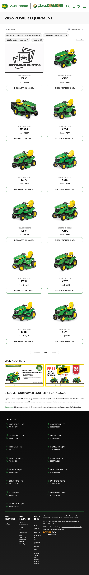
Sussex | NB (14, 492)
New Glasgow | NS (58, 469)
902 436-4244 (55, 484)
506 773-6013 (55, 461)
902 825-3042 (13, 461)
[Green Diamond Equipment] (33, 6)
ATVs (20, 535)
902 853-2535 (55, 427)
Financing (22, 544)
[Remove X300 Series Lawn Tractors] (66, 35)
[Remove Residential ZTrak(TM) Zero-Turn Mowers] (40, 35)
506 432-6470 (13, 495)
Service (36, 546)
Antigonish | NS (16, 424)
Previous (36, 352)
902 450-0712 (55, 438)
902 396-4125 (55, 472)
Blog (35, 525)
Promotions (37, 535)
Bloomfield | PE (57, 424)
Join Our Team (36, 529)
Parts (35, 549)
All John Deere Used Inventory (23, 523)
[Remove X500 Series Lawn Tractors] (28, 40)
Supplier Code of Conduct (36, 561)
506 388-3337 (13, 472)
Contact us (9, 407)
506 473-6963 (13, 438)
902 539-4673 (55, 450)
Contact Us (37, 523)
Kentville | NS (15, 447)
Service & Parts (37, 543)
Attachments (23, 532)
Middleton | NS (16, 458)
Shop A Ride (55, 529)
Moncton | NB (16, 469)
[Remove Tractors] (41, 40)
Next (54, 352)
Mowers (21, 530)
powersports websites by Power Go (71, 527)
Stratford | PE (16, 481)
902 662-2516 (55, 495)
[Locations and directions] (79, 6)
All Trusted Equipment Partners (22, 539)
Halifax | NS (55, 435)
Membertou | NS (57, 447)
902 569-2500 (13, 484)
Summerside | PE (57, 481)
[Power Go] (62, 533)
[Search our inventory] (68, 6)
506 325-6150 (13, 506)
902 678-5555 (13, 450)
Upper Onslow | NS (58, 492)
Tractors (21, 527)
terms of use (52, 523)
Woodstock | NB (17, 504)
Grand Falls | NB (16, 435)
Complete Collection (8, 523)
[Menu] (84, 6)
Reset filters (80, 40)
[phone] (73, 6)
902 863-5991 (13, 427)
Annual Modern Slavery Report (36, 554)
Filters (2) (11, 29)
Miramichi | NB (57, 458)
